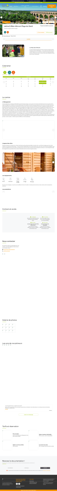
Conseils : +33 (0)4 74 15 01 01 (18, 0)
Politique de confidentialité (46, 470)
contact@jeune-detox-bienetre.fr (34, 0)
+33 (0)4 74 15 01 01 (18, 487)
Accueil (11, 6)
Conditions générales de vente (33, 482)
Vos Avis (41, 6)
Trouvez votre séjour (51, 6)
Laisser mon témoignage (28, 414)
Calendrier (45, 6)
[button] (6, 409)
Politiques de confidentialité (33, 483)
